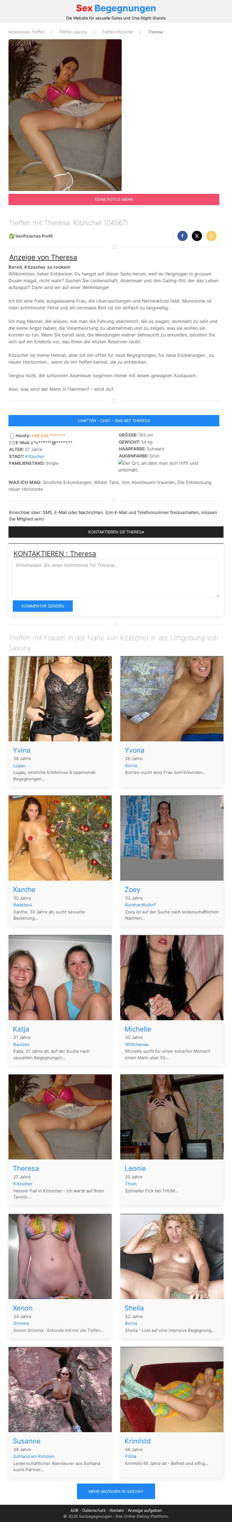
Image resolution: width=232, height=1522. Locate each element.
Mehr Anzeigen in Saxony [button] (116, 1491)
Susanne (26, 1441)
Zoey (132, 889)
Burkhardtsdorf (140, 904)
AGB (74, 1510)
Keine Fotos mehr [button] (114, 199)
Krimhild (137, 1441)
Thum (131, 1183)
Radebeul (22, 904)
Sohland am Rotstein (34, 1456)
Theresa (26, 1168)
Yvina (22, 750)
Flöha (130, 1456)
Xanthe (24, 889)
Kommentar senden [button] (43, 605)
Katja (21, 1029)
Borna (131, 765)
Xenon (23, 1308)
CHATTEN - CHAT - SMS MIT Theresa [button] (114, 420)
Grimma (21, 1323)
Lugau (19, 765)
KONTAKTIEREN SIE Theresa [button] (116, 531)
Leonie (135, 1168)
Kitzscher (35, 456)
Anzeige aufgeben (145, 1510)
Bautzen (21, 1044)
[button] (182, 236)
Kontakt (117, 1510)
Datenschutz (94, 1510)
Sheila (134, 1308)
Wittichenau (137, 1044)
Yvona (134, 750)
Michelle (137, 1029)
